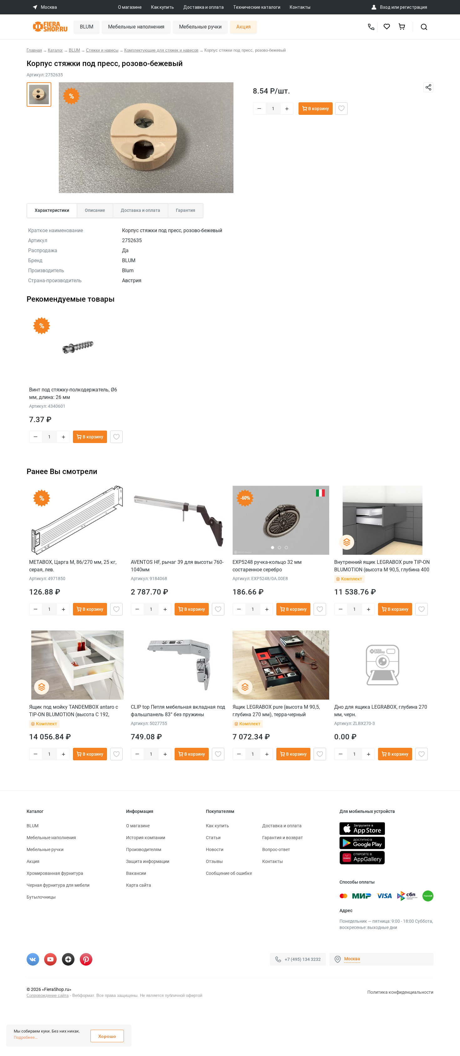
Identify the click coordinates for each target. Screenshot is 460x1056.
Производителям (143, 849)
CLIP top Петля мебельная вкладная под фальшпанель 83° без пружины (178, 710)
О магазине (130, 7)
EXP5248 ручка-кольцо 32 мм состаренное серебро (267, 566)
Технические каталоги (256, 7)
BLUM (86, 27)
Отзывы (214, 861)
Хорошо (107, 1036)
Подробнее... (26, 1037)
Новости (214, 849)
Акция (243, 27)
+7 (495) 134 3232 (303, 959)
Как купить (162, 7)
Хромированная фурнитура (55, 873)
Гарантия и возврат (282, 837)
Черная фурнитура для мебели (58, 885)
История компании (145, 837)
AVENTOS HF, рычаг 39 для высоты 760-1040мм (177, 566)
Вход (385, 7)
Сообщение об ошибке (229, 873)
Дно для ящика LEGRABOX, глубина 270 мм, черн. (380, 710)
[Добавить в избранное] (341, 108)
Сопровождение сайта (48, 995)
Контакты (300, 7)
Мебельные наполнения (136, 27)
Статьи (213, 837)
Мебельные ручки (200, 27)
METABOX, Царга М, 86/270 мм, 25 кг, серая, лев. (72, 566)
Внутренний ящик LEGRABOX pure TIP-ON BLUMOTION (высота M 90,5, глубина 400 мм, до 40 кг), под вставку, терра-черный (382, 566)
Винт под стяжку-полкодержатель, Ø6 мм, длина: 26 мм (73, 393)
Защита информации (147, 861)
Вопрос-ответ (276, 849)
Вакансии (136, 873)
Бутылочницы (41, 897)
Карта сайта (138, 885)
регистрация (413, 7)
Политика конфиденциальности (400, 992)
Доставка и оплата (203, 7)
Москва (352, 958)
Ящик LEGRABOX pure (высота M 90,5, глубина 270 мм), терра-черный (276, 710)
